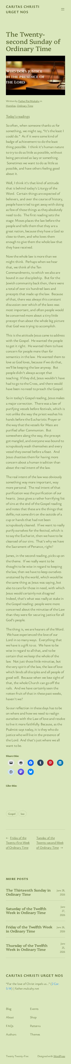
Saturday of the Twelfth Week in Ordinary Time (26, 911)
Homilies (11, 106)
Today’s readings (18, 116)
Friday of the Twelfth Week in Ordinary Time (29, 929)
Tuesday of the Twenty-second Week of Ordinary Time (49, 842)
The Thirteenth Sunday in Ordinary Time (28, 892)
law (22, 814)
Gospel (11, 814)
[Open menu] (62, 9)
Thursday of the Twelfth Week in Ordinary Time (27, 948)
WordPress (59, 1056)
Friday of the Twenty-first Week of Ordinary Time (18, 842)
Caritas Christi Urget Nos (34, 975)
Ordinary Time (25, 106)
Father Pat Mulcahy (28, 101)
